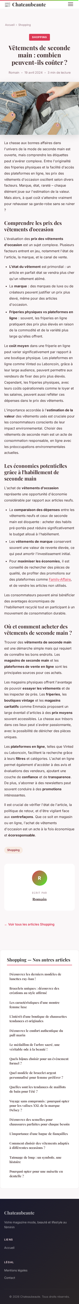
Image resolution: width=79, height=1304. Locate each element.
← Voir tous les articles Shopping (29, 924)
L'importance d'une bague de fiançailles (38, 1134)
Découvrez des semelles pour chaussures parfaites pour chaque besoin (39, 1121)
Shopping (24, 24)
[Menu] (70, 4)
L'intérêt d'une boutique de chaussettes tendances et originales (38, 1018)
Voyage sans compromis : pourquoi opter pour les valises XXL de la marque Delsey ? (39, 1105)
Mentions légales (15, 1270)
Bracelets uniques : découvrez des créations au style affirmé (34, 990)
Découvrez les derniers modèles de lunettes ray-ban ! (35, 976)
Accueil (10, 24)
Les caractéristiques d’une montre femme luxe (34, 1004)
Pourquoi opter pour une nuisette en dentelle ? (36, 1173)
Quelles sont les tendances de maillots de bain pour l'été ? (37, 1089)
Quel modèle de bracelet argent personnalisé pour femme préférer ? (36, 1075)
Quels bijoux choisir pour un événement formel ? (38, 1061)
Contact (9, 1277)
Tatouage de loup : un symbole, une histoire (35, 1159)
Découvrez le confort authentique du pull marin (36, 1033)
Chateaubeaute (25, 4)
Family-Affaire (60, 579)
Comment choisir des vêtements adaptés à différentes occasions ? (39, 1145)
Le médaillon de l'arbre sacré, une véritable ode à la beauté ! (34, 1046)
